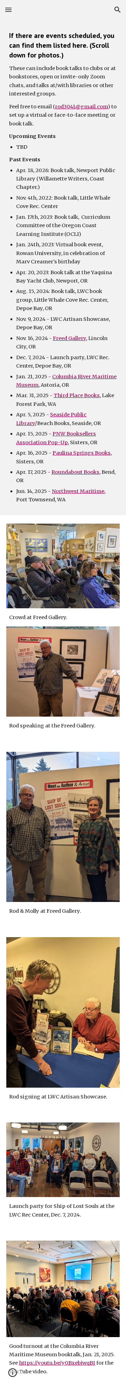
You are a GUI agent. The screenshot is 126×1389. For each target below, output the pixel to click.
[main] (63, 267)
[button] (8, 9)
